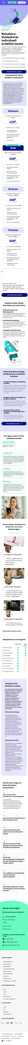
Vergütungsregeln (5, 1038)
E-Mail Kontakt (8, 939)
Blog (4, 989)
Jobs (4, 994)
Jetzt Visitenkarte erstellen (14, 71)
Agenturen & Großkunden (11, 945)
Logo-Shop (6, 976)
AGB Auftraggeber (18, 1034)
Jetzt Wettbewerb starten (13, 423)
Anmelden (12, 2)
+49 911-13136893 (10, 917)
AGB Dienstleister (5, 1036)
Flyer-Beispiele (7, 966)
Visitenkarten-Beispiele (9, 969)
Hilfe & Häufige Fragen (10, 942)
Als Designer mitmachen (9, 999)
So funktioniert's (7, 1014)
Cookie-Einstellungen (15, 1038)
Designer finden (7, 978)
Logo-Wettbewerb (7, 961)
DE (4, 1040)
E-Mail (4, 1007)
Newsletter (6, 1011)
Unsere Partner (7, 996)
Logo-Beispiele (7, 964)
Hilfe (4, 1009)
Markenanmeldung (8, 973)
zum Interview (9, 564)
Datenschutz (13, 1036)
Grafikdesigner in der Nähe (10, 981)
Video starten (15, 596)
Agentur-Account (7, 971)
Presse (5, 991)
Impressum (20, 1036)
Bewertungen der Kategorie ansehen (12, 631)
